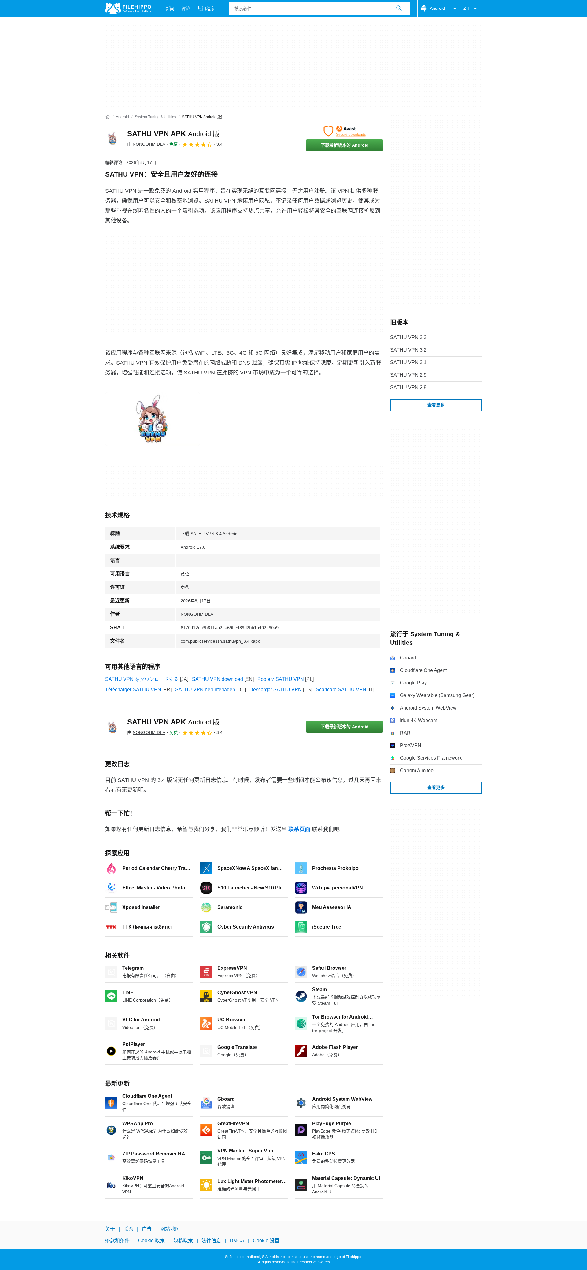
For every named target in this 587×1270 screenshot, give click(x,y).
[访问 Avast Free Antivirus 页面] (344, 131)
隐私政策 (183, 1240)
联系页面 (299, 829)
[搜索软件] (399, 8)
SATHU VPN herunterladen (205, 689)
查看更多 (436, 404)
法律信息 (211, 1240)
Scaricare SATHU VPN (341, 689)
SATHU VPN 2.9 (408, 375)
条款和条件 (117, 1240)
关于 (110, 1229)
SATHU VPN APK (173, 134)
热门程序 (206, 8)
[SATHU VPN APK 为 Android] (112, 138)
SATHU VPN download (217, 679)
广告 (147, 1229)
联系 (128, 1229)
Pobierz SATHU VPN (280, 679)
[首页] (107, 117)
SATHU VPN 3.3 (408, 337)
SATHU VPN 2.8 (408, 387)
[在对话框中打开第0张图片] (152, 419)
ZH (466, 8)
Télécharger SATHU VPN (133, 689)
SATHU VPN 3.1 (408, 362)
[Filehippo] (128, 8)
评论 (186, 8)
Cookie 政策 (151, 1240)
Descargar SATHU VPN (275, 689)
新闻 (170, 8)
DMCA (237, 1240)
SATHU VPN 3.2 (408, 349)
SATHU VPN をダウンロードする (142, 679)
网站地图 (170, 1229)
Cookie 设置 (266, 1240)
